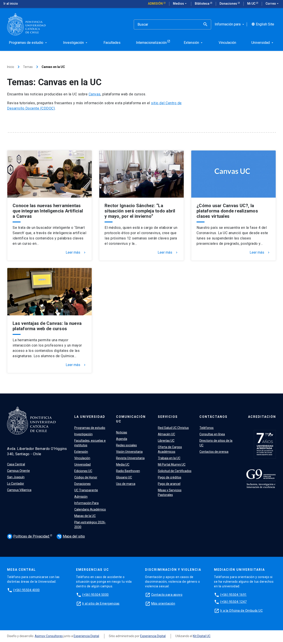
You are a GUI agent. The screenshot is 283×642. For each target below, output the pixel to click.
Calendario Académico (90, 509)
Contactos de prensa (213, 451)
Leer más (76, 252)
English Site (262, 24)
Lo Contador (15, 483)
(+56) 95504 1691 (233, 594)
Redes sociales (126, 445)
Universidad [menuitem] (262, 42)
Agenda (121, 439)
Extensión (81, 451)
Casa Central (16, 464)
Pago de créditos (169, 477)
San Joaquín (16, 477)
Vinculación (82, 458)
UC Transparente (86, 490)
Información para (230, 24)
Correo (272, 3)
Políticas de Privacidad (29, 536)
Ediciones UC (83, 471)
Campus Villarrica (19, 490)
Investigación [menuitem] (75, 42)
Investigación (83, 434)
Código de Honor (85, 477)
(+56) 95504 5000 (95, 594)
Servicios (168, 416)
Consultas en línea (212, 434)
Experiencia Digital (86, 636)
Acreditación (262, 416)
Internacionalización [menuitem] (151, 42)
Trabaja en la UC (169, 458)
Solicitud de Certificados (174, 471)
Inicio (10, 67)
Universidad (82, 464)
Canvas (95, 94)
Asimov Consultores (49, 636)
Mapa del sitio (71, 536)
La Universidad (89, 416)
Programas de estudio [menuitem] (28, 42)
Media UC (122, 464)
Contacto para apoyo (167, 594)
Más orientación (163, 603)
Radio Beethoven (128, 471)
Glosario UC (124, 477)
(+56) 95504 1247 (233, 601)
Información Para (86, 503)
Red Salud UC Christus (173, 428)
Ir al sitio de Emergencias (101, 603)
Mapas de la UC (85, 516)
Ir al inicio (11, 3)
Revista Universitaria (130, 458)
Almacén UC (166, 434)
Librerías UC (166, 440)
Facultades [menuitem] (111, 42)
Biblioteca (202, 3)
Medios (180, 3)
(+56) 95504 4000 (26, 590)
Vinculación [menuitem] (227, 42)
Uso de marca (125, 484)
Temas (28, 67)
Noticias (121, 432)
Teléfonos (206, 428)
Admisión (155, 3)
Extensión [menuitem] (193, 42)
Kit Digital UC (201, 636)
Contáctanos (213, 416)
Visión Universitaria (129, 451)
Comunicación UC (131, 419)
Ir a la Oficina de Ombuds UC (241, 610)
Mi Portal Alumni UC (171, 464)
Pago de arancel (169, 484)
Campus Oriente (18, 470)
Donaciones (229, 3)
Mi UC (251, 3)
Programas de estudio (89, 428)
